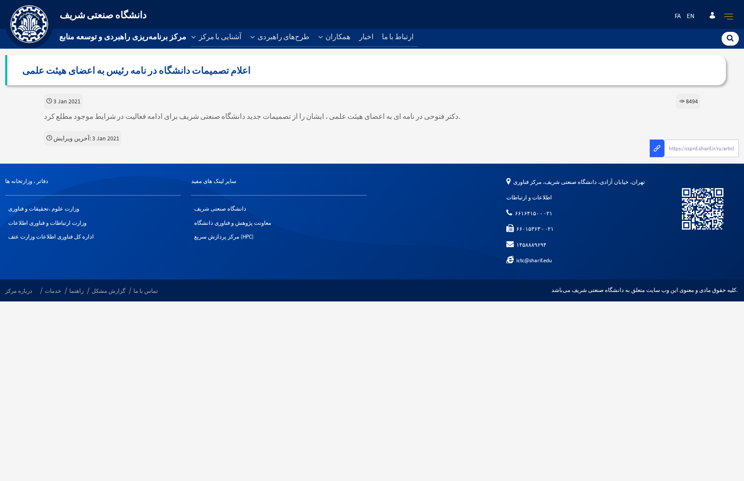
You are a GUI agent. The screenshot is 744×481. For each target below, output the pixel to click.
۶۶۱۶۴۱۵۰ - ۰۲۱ (532, 213)
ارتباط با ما (398, 36)
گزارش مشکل (108, 291)
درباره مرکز (18, 291)
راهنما (76, 291)
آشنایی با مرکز (220, 36)
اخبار (366, 36)
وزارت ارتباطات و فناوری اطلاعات (47, 223)
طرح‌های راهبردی (283, 36)
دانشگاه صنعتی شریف (220, 208)
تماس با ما (145, 291)
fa (678, 16)
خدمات (53, 291)
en (690, 16)
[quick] (729, 16)
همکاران (337, 36)
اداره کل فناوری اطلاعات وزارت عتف (51, 236)
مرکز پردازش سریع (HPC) (224, 236)
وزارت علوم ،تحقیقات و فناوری (43, 208)
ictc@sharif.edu (533, 260)
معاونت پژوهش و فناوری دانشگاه (232, 223)
